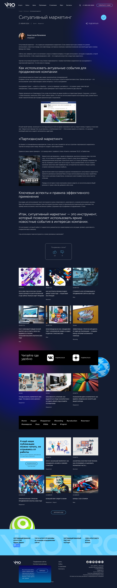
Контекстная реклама (40, 564)
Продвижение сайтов (39, 561)
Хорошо (42, 570)
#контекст (48, 299)
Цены (60, 561)
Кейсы (60, 564)
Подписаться (31, 463)
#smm (35, 23)
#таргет (55, 502)
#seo (74, 297)
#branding (75, 339)
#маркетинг (41, 23)
